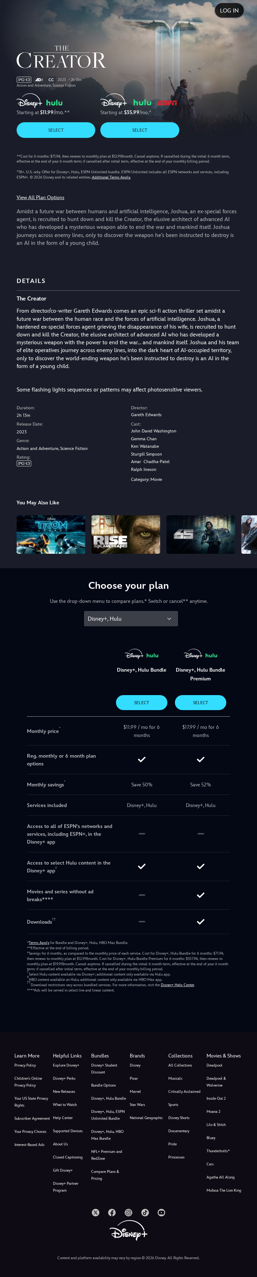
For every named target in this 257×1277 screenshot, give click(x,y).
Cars (210, 1164)
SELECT (56, 130)
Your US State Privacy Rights (31, 1102)
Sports (173, 1105)
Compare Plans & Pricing (105, 1175)
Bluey (211, 1138)
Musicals (175, 1078)
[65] (200, 534)
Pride (172, 1144)
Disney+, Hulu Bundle (108, 1098)
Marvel (135, 1091)
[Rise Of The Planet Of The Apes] (126, 534)
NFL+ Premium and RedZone (106, 1155)
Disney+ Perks (64, 1078)
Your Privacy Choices (30, 1131)
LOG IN (229, 10)
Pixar (134, 1078)
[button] (71, 1056)
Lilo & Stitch (216, 1125)
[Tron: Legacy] (51, 534)
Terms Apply (39, 943)
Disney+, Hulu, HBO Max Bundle (107, 1135)
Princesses (176, 1157)
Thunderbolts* (218, 1151)
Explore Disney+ (66, 1065)
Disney (135, 1065)
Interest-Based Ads (29, 1145)
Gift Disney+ (63, 1170)
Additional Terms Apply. (111, 177)
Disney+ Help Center (177, 985)
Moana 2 (213, 1111)
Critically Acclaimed (184, 1091)
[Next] (246, 534)
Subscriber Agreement (32, 1118)
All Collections (180, 1065)
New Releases (64, 1091)
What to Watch (65, 1105)
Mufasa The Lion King (224, 1190)
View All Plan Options (40, 197)
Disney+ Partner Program (65, 1187)
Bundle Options (103, 1085)
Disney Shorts (179, 1118)
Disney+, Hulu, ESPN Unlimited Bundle (108, 1115)
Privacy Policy (25, 1065)
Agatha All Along (221, 1177)
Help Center (63, 1118)
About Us (60, 1144)
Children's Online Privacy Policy (28, 1082)
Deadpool (215, 1065)
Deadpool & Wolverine (216, 1082)
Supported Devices (68, 1131)
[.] (95, 1212)
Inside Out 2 (216, 1098)
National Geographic (146, 1118)
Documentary (178, 1131)
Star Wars (137, 1105)
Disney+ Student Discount (104, 1068)
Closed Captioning (68, 1157)
